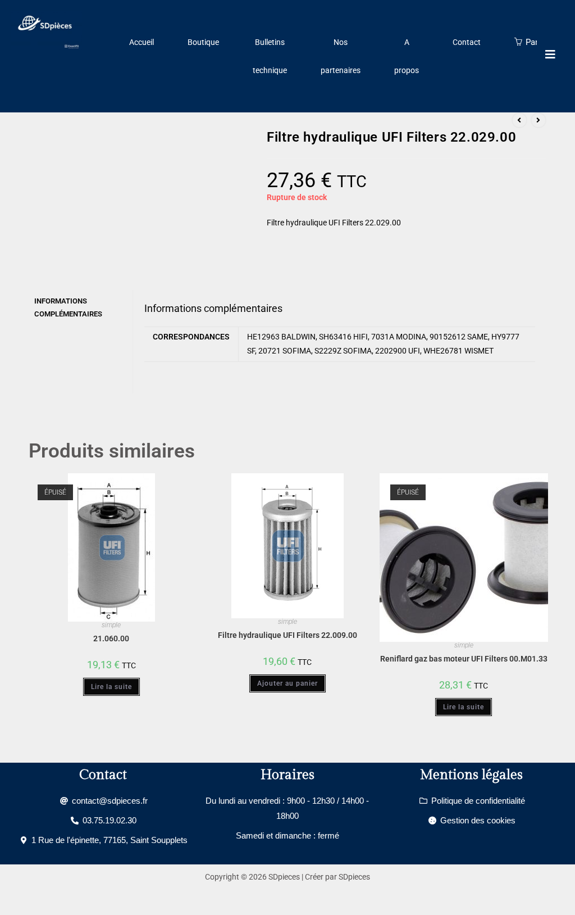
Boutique (203, 42)
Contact (467, 42)
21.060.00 (111, 638)
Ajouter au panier (287, 683)
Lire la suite (111, 687)
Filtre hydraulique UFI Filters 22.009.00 (287, 635)
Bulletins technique (270, 56)
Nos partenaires (340, 56)
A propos (406, 56)
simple (111, 625)
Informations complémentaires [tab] (68, 307)
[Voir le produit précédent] (519, 120)
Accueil (141, 42)
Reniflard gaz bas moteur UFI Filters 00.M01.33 (463, 658)
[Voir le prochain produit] (538, 120)
